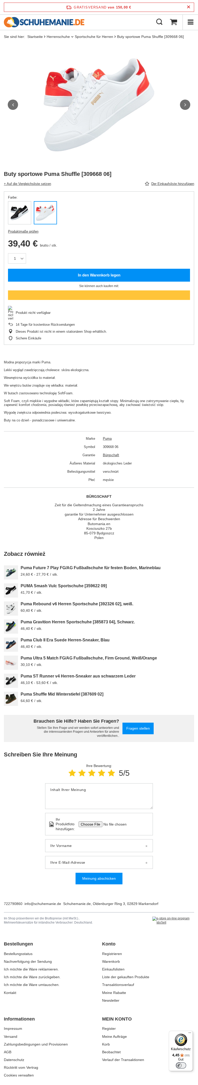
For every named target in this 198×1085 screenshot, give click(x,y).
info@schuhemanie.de (42, 904)
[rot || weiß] (45, 212)
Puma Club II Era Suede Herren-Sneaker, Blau (65, 640)
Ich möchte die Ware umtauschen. (32, 985)
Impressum (13, 1028)
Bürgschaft (111, 455)
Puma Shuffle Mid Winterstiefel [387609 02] (62, 694)
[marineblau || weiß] (19, 212)
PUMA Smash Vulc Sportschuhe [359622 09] (64, 586)
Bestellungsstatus (18, 954)
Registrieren (112, 954)
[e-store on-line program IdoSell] (173, 921)
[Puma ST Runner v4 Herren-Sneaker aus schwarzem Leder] (11, 681)
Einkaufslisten (113, 969)
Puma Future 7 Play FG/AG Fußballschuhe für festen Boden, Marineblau (91, 568)
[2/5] (82, 773)
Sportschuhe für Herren (94, 37)
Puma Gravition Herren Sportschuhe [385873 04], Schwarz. (78, 622)
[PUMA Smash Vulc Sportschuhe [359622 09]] (11, 590)
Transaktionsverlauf (118, 985)
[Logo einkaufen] (44, 22)
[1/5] (72, 773)
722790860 (13, 904)
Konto (109, 944)
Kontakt (10, 993)
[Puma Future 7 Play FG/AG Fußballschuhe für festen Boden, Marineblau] (11, 572)
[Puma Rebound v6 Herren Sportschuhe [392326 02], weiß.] (11, 608)
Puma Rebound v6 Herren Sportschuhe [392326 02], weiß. (77, 604)
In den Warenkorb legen (99, 275)
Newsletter (110, 1000)
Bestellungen (18, 944)
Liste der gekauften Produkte (125, 977)
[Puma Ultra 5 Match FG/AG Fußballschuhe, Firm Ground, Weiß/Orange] (11, 663)
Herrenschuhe (58, 37)
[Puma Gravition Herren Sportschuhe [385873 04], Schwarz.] (11, 626)
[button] (13, 105)
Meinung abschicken (99, 878)
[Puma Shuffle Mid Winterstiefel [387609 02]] (11, 699)
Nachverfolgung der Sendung (28, 961)
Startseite (35, 37)
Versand (10, 1036)
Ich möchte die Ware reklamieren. (31, 969)
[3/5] (91, 773)
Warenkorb (111, 961)
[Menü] (190, 22)
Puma (107, 438)
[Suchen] (159, 22)
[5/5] (111, 773)
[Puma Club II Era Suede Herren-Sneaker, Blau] (11, 645)
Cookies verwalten (19, 1075)
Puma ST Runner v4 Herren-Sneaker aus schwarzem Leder (78, 676)
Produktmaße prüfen (23, 231)
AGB (7, 1052)
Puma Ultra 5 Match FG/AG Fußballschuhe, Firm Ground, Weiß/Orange (89, 658)
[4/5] (101, 773)
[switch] (181, 1065)
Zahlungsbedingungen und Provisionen (36, 1044)
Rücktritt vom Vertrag (21, 1067)
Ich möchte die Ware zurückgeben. (32, 977)
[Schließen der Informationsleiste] (188, 7)
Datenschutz (14, 1060)
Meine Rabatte (114, 993)
